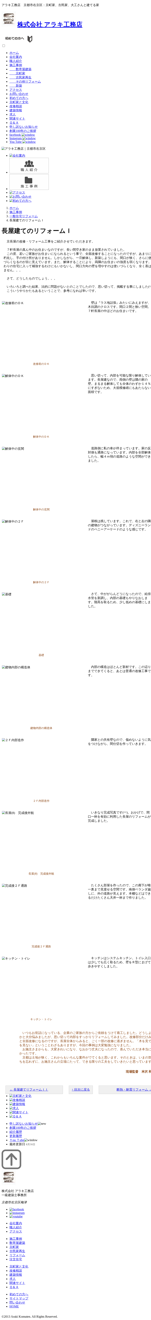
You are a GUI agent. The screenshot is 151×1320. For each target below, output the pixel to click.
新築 (15, 85)
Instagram (15, 138)
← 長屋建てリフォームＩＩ (29, 1089)
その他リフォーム (25, 81)
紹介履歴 (15, 1131)
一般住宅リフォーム (23, 216)
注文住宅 (15, 1259)
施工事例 (15, 65)
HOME (14, 1306)
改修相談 (15, 106)
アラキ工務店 (49, 24)
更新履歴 (15, 1136)
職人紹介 (15, 61)
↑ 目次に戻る (81, 1089)
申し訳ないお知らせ (23, 126)
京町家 (17, 73)
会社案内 (15, 57)
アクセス (15, 89)
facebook (15, 134)
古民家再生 (20, 77)
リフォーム (17, 1255)
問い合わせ (17, 1302)
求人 (12, 114)
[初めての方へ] (19, 42)
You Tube (15, 141)
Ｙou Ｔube (16, 1140)
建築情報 (15, 110)
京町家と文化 (18, 102)
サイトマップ (18, 1298)
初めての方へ (18, 98)
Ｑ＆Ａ (14, 122)
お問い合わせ (18, 94)
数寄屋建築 (20, 69)
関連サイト (17, 118)
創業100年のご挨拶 (22, 130)
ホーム (14, 52)
